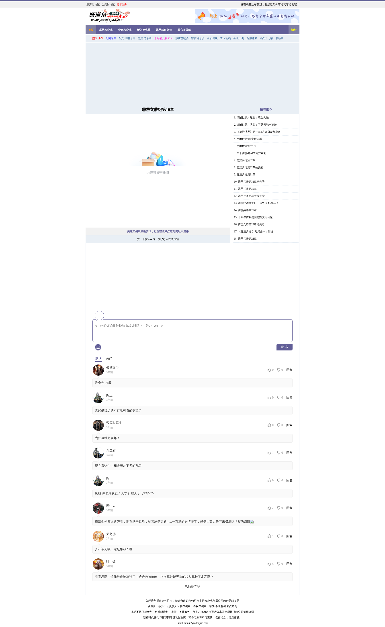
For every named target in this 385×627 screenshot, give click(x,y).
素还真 (279, 38)
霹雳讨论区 (93, 4)
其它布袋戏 (184, 29)
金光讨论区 (108, 4)
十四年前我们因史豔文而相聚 (255, 217)
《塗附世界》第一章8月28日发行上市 (259, 131)
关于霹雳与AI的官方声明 (251, 153)
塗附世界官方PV (246, 146)
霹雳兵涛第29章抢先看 (251, 224)
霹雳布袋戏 (106, 29)
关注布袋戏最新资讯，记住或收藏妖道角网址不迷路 (158, 231)
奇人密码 (225, 38)
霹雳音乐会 (198, 38)
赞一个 (141, 239)
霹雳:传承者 (145, 38)
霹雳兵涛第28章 (247, 238)
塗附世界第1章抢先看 (249, 138)
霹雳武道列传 (164, 29)
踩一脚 (157, 239)
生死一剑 (238, 38)
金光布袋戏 (124, 29)
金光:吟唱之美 (127, 38)
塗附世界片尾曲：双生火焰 (253, 117)
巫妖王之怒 (266, 38)
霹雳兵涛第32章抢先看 (250, 167)
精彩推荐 (266, 109)
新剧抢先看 (143, 29)
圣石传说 (212, 38)
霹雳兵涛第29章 (247, 210)
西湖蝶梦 (251, 38)
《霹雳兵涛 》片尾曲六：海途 (255, 231)
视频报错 (173, 239)
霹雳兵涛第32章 (246, 160)
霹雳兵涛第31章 (246, 174)
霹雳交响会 (182, 38)
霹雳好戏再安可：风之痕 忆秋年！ (258, 203)
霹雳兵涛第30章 (247, 188)
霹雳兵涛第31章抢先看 (251, 181)
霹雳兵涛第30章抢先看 (251, 195)
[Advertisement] (192, 74)
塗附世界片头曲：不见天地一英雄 (257, 124)
